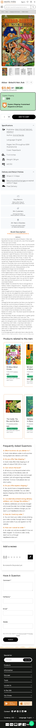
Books (7, 11)
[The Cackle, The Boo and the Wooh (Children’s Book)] (13, 416)
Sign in (23, 2)
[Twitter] (15, 711)
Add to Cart (24, 117)
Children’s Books (25, 11)
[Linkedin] (23, 711)
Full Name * (7, 597)
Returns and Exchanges (16, 181)
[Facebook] (12, 711)
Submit (10, 640)
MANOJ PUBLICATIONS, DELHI (13, 372)
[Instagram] (20, 711)
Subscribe (27, 660)
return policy (7, 482)
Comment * (7, 580)
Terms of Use (22, 633)
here (23, 519)
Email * (5, 609)
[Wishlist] (27, 2)
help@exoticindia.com (18, 511)
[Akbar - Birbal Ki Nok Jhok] (5, 72)
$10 (8, 98)
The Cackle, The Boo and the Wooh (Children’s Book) (13, 421)
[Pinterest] (18, 711)
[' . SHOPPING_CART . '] (31, 2)
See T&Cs (21, 203)
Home (3, 11)
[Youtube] (25, 711)
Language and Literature (15, 11)
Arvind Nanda (18, 135)
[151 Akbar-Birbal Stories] (13, 364)
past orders (10, 522)
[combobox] (17, 7)
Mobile (5, 622)
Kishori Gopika (13, 423)
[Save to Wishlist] (27, 83)
